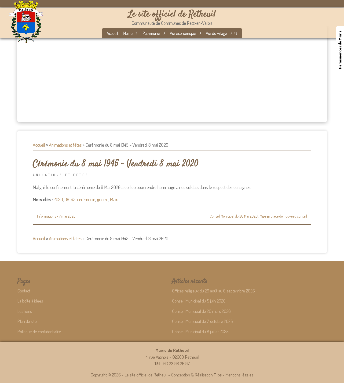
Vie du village (216, 34)
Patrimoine (151, 34)
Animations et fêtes (65, 145)
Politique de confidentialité (39, 331)
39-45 (70, 199)
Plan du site (27, 321)
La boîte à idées (30, 301)
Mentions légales (239, 375)
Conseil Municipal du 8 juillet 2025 (200, 331)
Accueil (112, 34)
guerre (102, 199)
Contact (23, 291)
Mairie (128, 34)
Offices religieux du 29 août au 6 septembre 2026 (213, 291)
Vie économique (183, 34)
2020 (58, 199)
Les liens (24, 311)
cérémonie (86, 199)
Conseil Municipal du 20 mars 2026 (201, 311)
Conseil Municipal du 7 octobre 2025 (202, 321)
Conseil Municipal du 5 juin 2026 (199, 301)
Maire (115, 199)
